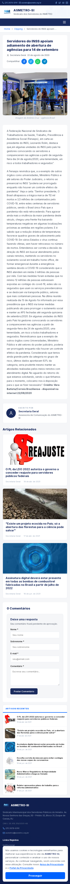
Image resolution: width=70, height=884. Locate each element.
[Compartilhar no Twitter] (31, 61)
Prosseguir (35, 875)
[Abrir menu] (64, 22)
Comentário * (17, 666)
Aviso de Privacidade (52, 864)
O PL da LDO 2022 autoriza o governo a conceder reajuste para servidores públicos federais (32, 473)
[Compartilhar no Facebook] (24, 61)
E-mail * (14, 653)
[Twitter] (60, 3)
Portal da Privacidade (21, 868)
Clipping (18, 29)
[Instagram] (67, 3)
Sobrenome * (17, 641)
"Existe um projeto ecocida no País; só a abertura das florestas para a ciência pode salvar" (35, 527)
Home (7, 29)
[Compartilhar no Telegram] (44, 61)
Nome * (14, 629)
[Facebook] (56, 3)
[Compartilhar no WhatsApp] (37, 61)
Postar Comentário (24, 691)
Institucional (9, 845)
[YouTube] (63, 3)
